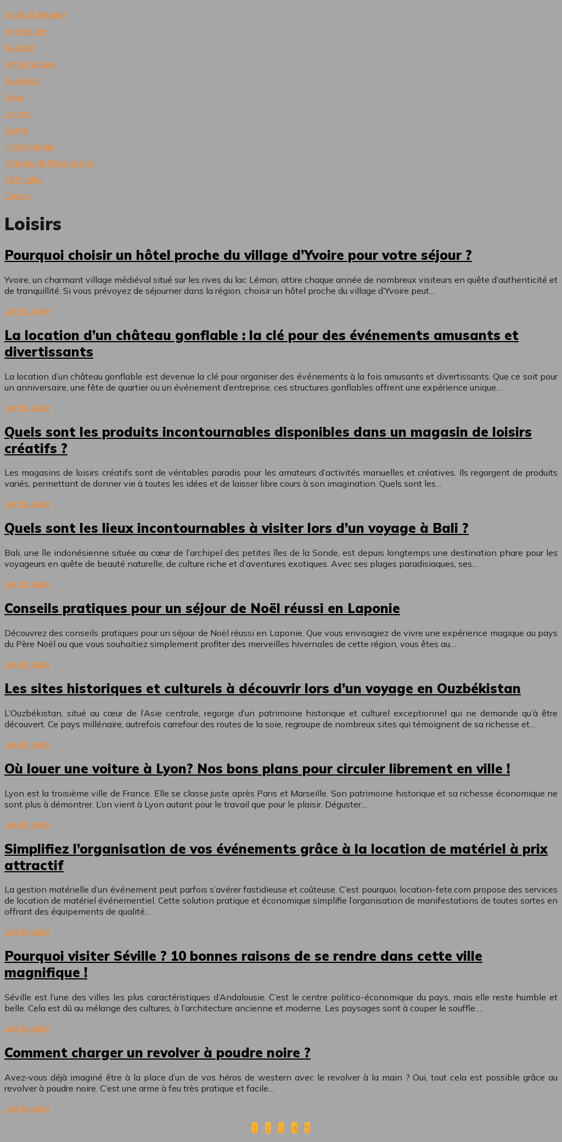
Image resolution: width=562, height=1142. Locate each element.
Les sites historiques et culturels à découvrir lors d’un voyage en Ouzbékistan (262, 688)
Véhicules (23, 179)
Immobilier (25, 30)
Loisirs (17, 113)
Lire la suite (27, 310)
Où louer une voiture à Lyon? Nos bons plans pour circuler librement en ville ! (257, 768)
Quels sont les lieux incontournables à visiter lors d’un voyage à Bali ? (236, 528)
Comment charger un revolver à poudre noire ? (157, 1052)
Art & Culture (29, 63)
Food (14, 96)
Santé (16, 129)
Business (22, 80)
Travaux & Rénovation (49, 162)
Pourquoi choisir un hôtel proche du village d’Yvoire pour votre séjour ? (238, 255)
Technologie (29, 146)
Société (19, 47)
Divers (17, 195)
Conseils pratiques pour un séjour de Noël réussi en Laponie (202, 608)
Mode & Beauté (35, 14)
